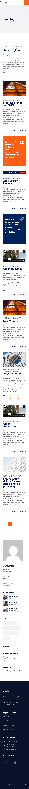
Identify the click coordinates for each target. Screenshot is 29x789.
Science (14, 48)
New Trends (10, 321)
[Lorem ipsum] (5, 603)
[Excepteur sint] (5, 597)
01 (9, 523)
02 (14, 523)
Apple (5, 48)
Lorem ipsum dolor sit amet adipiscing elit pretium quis (11, 482)
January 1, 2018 (13, 598)
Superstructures (13, 374)
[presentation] (6, 89)
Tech (18, 48)
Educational (17, 46)
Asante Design (14, 784)
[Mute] (18, 172)
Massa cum (13, 609)
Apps (4, 476)
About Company (7, 721)
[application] (14, 172)
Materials (6, 578)
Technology (6, 585)
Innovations (18, 475)
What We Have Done (9, 729)
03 (19, 523)
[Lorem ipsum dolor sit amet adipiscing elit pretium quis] (14, 464)
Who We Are (6, 717)
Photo (7, 633)
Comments (23, 75)
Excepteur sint (14, 596)
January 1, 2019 (7, 46)
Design (9, 48)
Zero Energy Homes (10, 182)
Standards (6, 581)
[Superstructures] (14, 359)
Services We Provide (8, 725)
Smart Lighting (12, 50)
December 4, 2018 (14, 610)
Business (9, 476)
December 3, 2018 (14, 604)
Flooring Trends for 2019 (12, 104)
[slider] (22, 172)
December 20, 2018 (8, 317)
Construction (7, 572)
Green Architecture (10, 425)
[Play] (4, 172)
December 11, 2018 (8, 475)
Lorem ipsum (13, 603)
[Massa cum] (5, 610)
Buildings (6, 569)
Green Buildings (12, 269)
